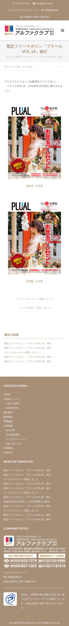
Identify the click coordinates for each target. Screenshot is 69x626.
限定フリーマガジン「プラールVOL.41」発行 (27, 356)
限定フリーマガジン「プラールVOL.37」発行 (27, 514)
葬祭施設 (8, 416)
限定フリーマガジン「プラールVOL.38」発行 (27, 506)
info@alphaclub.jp (44, 3)
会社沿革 (10, 430)
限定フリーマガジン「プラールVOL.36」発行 (27, 519)
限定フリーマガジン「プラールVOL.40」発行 (27, 361)
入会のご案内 (12, 403)
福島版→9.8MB (34, 185)
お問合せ (8, 452)
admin (29, 66)
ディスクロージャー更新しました (35, 298)
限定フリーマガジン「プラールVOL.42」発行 (27, 347)
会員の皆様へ (12, 407)
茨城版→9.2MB (34, 280)
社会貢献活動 (12, 434)
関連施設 (8, 421)
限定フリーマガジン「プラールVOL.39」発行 (27, 497)
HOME (7, 394)
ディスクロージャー (16, 439)
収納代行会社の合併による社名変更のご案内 (27, 501)
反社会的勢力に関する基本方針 (34, 17)
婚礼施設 (8, 412)
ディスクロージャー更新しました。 (22, 352)
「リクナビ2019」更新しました (33, 307)
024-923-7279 (22, 3)
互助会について (12, 398)
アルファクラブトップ (15, 572)
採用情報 (8, 448)
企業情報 (8, 425)
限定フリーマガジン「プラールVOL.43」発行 (27, 343)
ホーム (10, 56)
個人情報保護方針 (49, 10)
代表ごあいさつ (14, 443)
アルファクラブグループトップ (22, 10)
